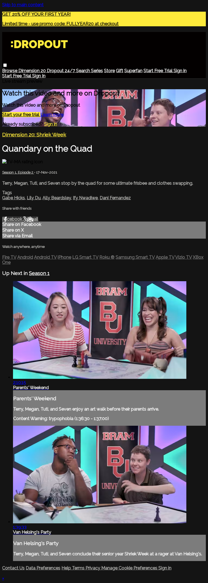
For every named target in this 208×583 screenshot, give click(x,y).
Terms (79, 568)
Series (97, 70)
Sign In (39, 75)
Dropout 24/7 (61, 70)
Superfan (133, 70)
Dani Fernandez (115, 197)
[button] (5, 65)
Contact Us (13, 568)
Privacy (93, 568)
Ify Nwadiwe (85, 197)
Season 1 (39, 273)
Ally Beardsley (57, 197)
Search (83, 70)
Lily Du (34, 197)
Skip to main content (23, 4)
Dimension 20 (32, 70)
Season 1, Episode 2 (18, 172)
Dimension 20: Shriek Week (34, 134)
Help (66, 568)
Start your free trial (21, 114)
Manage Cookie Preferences (129, 568)
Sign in (180, 70)
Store (109, 70)
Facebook (12, 219)
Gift (119, 70)
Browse (10, 70)
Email (32, 219)
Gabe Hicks (13, 197)
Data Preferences (43, 568)
